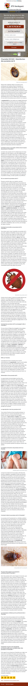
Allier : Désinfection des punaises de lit (10, 680)
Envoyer (14, 47)
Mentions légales (10, 684)
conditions (15, 42)
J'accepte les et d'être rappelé (14, 43)
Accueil (2, 684)
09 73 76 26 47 (14, 27)
